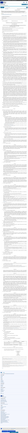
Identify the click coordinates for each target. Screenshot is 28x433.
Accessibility (2, 381)
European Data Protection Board (4, 420)
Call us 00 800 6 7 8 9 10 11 (3, 399)
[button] (14, 432)
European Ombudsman (3, 419)
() (22, 101)
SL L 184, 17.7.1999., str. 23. (6, 364)
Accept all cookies (4, 431)
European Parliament (3, 411)
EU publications (2, 391)
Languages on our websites (3, 406)
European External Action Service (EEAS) (4, 416)
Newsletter (2, 385)
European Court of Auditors (3, 415)
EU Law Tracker (2, 393)
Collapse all (26, 15)
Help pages (2, 376)
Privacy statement (2, 382)
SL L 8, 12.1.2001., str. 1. (23, 329)
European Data (2, 388)
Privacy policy (2, 407)
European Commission (3, 413)
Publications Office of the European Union (10, 373)
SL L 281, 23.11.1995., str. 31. (14, 361)
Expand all (23, 15)
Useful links (2, 386)
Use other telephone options (3, 400)
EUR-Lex (2, 4)
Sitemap (1, 377)
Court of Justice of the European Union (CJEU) (5, 414)
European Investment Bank (3, 418)
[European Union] (2, 395)
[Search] (27, 7)
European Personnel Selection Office (4, 421)
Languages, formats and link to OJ (5, 16)
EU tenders (2, 389)
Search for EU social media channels (4, 404)
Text (2, 19)
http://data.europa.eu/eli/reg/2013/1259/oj (6, 14)
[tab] (14, 16)
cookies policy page (13, 428)
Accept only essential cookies (11, 431)
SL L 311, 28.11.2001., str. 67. (10, 124)
